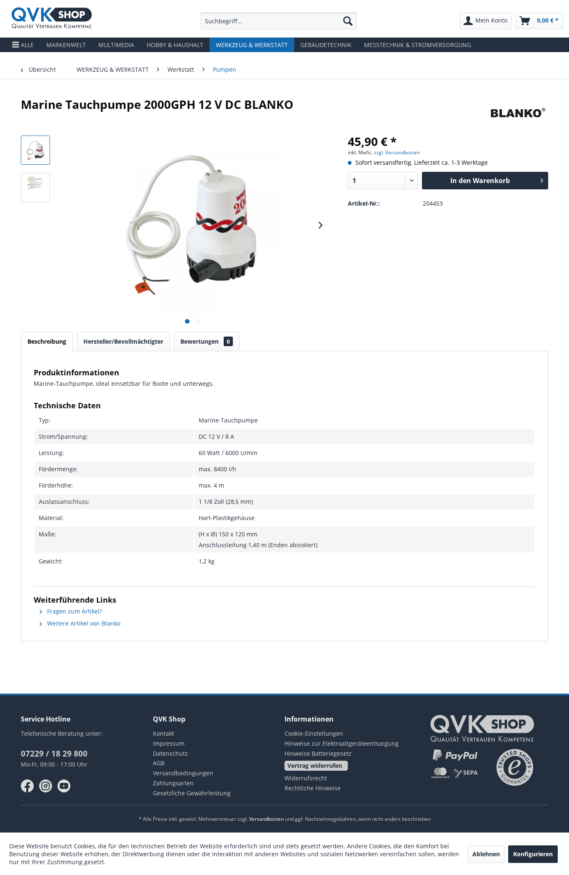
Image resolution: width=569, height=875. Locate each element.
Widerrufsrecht (305, 778)
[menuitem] (279, 21)
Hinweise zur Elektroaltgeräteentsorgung (341, 743)
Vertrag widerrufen (314, 765)
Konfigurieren (533, 854)
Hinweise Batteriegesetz (318, 753)
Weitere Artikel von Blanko (82, 623)
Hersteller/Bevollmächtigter (123, 341)
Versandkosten (266, 818)
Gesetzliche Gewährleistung (192, 793)
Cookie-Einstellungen (313, 733)
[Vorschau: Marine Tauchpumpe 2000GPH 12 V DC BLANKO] (35, 150)
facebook (27, 786)
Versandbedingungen (183, 773)
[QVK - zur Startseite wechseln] (51, 18)
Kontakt (163, 733)
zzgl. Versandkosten (397, 152)
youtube (64, 786)
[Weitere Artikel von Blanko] (517, 112)
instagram (45, 786)
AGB (159, 763)
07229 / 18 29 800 (54, 753)
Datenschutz (170, 753)
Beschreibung (46, 341)
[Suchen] (348, 21)
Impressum (169, 743)
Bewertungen (205, 341)
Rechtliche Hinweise (312, 788)
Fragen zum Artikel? (73, 611)
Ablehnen (486, 854)
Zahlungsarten (173, 783)
